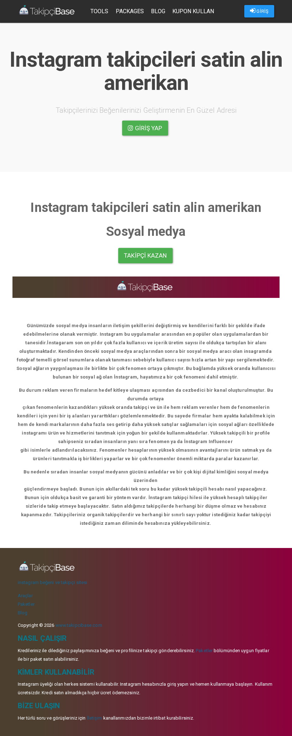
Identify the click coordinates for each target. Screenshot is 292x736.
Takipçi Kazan (145, 255)
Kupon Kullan (193, 11)
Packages (130, 11)
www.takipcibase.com (79, 625)
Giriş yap (148, 128)
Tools (99, 11)
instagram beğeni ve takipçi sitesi (52, 582)
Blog (158, 11)
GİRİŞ (261, 11)
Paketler (26, 604)
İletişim (94, 718)
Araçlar (25, 595)
